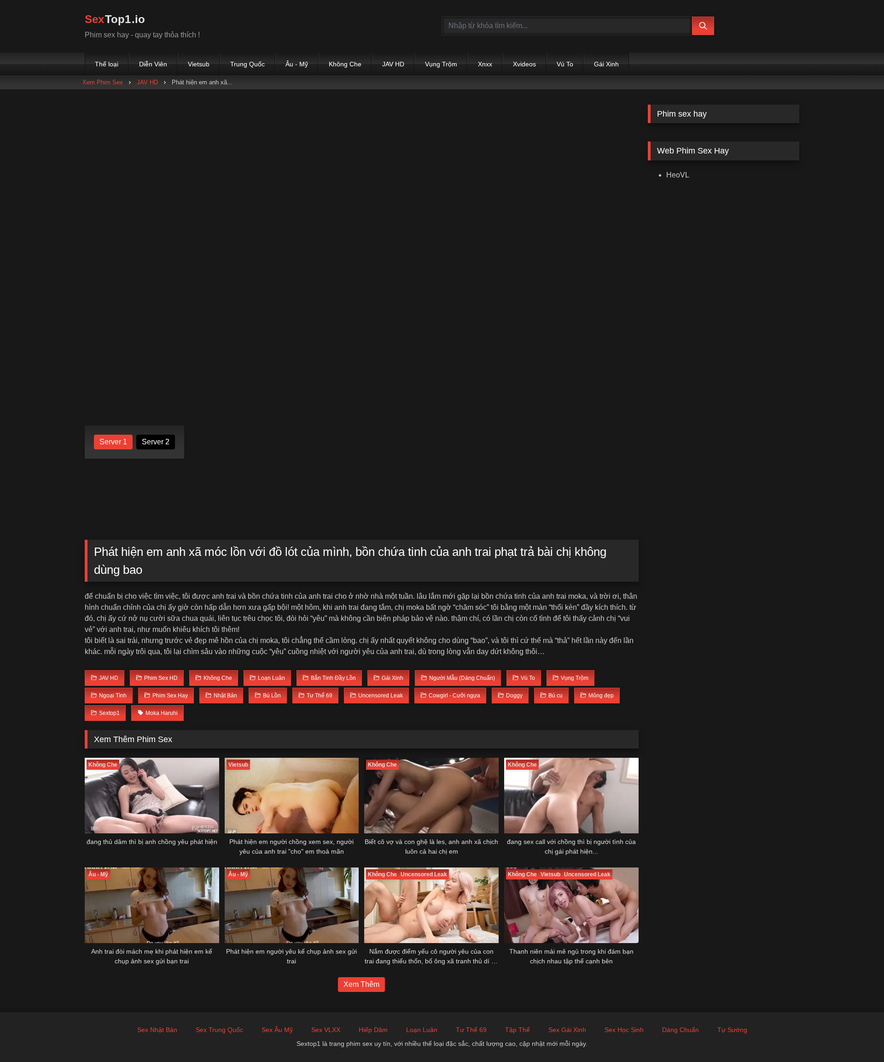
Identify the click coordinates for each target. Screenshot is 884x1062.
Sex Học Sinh (624, 1029)
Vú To (565, 64)
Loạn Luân (421, 1029)
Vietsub (198, 64)
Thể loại (106, 64)
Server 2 (155, 442)
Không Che (345, 64)
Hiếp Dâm (373, 1029)
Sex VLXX (325, 1029)
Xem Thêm (361, 984)
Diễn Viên (153, 64)
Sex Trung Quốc (219, 1029)
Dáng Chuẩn (680, 1029)
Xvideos (524, 64)
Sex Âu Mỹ (277, 1029)
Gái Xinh (606, 64)
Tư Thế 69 (471, 1029)
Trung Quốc (247, 64)
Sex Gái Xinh (567, 1029)
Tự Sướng (732, 1029)
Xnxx (485, 64)
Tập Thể (517, 1029)
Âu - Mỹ (296, 64)
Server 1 (113, 442)
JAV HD (393, 64)
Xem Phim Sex (102, 82)
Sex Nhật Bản (157, 1029)
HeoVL (677, 175)
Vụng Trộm (441, 64)
